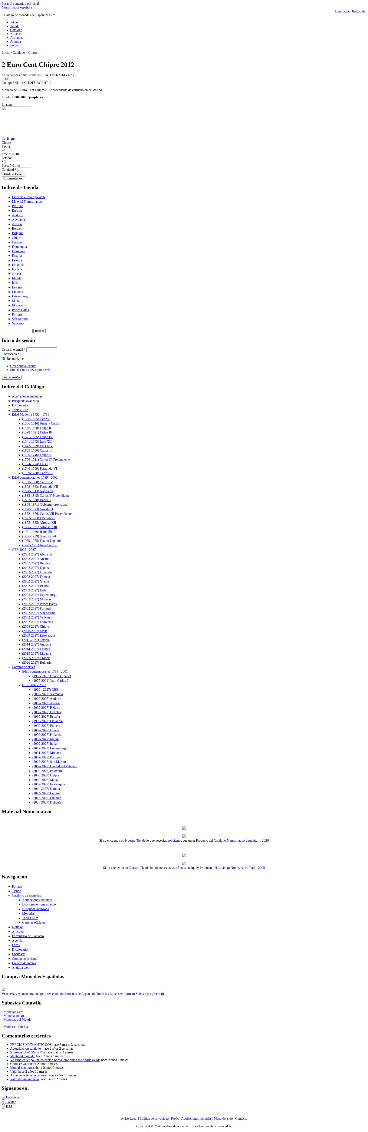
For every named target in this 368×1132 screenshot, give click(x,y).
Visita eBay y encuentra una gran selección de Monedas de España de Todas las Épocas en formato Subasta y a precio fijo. (84, 994)
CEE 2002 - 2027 (24, 549)
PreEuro (17, 206)
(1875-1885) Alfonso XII (39, 522)
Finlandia (18, 265)
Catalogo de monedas (26, 895)
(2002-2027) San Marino (39, 613)
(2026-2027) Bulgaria (36, 662)
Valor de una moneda (24, 1079)
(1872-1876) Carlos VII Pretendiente (47, 513)
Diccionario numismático (39, 904)
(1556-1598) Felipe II (36, 428)
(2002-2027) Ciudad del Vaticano (54, 766)
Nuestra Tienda (135, 840)
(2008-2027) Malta (34, 631)
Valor (13, 1071)
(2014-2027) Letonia (36, 649)
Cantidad (9, 169)
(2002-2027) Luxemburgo (39, 595)
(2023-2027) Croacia (36, 658)
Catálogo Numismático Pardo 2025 (241, 867)
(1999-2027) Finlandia (47, 721)
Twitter (10, 1102)
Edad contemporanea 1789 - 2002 (35, 477)
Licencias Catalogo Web (28, 197)
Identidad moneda (22, 1056)
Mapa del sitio (223, 1118)
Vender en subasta (16, 1027)
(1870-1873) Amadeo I (37, 509)
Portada (17, 886)
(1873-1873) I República (38, 518)
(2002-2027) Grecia (35, 581)
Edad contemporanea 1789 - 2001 (45, 671)
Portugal (17, 314)
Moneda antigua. (15, 1015)
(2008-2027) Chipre (35, 626)
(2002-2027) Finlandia (37, 572)
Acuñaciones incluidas (27, 396)
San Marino (20, 319)
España (17, 255)
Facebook (12, 1097)
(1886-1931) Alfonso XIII (39, 527)
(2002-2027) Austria (35, 559)
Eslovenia (18, 251)
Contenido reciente (24, 958)
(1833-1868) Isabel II (36, 500)
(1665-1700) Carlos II (37, 450)
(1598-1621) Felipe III (37, 432)
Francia (17, 269)
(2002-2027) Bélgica (36, 563)
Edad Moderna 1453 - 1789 (30, 414)
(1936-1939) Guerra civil (39, 536)
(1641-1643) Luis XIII (37, 441)
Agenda (15, 41)
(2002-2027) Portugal (36, 608)
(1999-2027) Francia (46, 725)
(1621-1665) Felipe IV (37, 437)
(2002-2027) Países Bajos (39, 604)
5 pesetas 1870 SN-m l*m (27, 1052)
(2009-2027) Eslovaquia (38, 635)
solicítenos (175, 840)
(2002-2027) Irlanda (35, 586)
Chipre (32, 52)
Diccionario (20, 405)
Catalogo (16, 30)
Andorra (17, 215)
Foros (14, 45)
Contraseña (10, 354)
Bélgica (17, 228)
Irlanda (16, 278)
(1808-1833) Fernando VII (40, 486)
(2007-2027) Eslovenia (37, 622)
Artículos (16, 37)
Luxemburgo (20, 296)
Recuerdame (15, 358)
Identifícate (342, 11)
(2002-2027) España (36, 568)
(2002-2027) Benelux (46, 712)
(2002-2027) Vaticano (37, 617)
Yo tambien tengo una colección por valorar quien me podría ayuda (55, 1060)
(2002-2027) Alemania (37, 554)
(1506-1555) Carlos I (36, 419)
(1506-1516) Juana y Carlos (41, 423)
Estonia (17, 260)
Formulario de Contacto (28, 936)
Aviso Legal (129, 1118)
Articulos (18, 931)
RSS (8, 1106)
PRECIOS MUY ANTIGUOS (31, 1044)
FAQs (175, 1118)
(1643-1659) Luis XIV (37, 446)
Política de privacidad (154, 1118)
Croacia (17, 242)
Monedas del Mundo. (18, 1019)
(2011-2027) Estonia (36, 640)
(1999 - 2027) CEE (45, 689)
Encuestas (18, 954)
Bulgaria (17, 233)
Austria (17, 224)
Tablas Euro (20, 410)
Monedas (28, 913)
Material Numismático (27, 201)
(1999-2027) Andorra (46, 698)
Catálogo (19, 52)
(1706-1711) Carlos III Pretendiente (46, 459)
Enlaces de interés (24, 963)
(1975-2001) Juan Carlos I (40, 545)
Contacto (241, 1118)
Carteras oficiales (23, 667)
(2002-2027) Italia (34, 590)
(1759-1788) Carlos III (37, 473)
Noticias (15, 34)
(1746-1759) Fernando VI (39, 468)
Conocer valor (19, 1064)
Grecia (16, 273)
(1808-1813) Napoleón (37, 491)
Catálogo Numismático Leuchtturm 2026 (241, 840)
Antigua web (20, 967)
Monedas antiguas (22, 1067)
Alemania (18, 219)
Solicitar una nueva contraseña (30, 370)
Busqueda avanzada (25, 401)
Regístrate (358, 11)
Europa (17, 210)
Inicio (14, 22)
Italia (15, 282)
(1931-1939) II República (39, 532)
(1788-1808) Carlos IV (37, 482)
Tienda (14, 26)
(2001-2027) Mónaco (46, 753)
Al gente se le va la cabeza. (28, 1075)
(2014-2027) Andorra (36, 644)
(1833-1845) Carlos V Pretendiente (45, 495)
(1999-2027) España (46, 716)
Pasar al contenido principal (20, 3)
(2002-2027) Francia (36, 576)
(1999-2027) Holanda (47, 734)
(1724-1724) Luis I (35, 464)
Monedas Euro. (14, 1012)
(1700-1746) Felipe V (37, 455)
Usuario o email (14, 349)
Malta (16, 301)
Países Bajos (20, 310)
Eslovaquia (19, 246)
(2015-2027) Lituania (36, 653)
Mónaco (17, 305)
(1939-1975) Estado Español (41, 540)
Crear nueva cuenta (23, 366)
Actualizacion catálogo (26, 1048)
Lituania (17, 292)
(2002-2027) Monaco (36, 599)
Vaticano (18, 323)
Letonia (17, 287)
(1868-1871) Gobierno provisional (45, 504)
